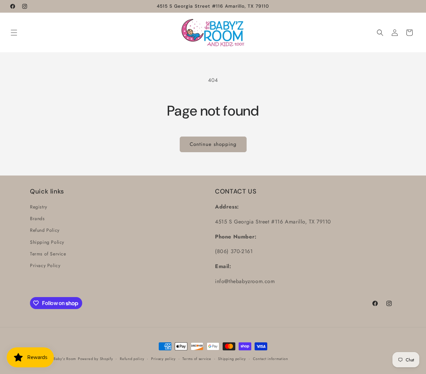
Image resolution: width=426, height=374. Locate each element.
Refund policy (132, 358)
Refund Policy (45, 230)
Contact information (270, 358)
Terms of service (196, 358)
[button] (14, 32)
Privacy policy (163, 358)
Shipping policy (232, 358)
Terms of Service (48, 253)
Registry (38, 206)
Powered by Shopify (95, 358)
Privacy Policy (45, 265)
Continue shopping (213, 144)
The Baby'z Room (61, 358)
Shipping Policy (47, 242)
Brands (37, 218)
